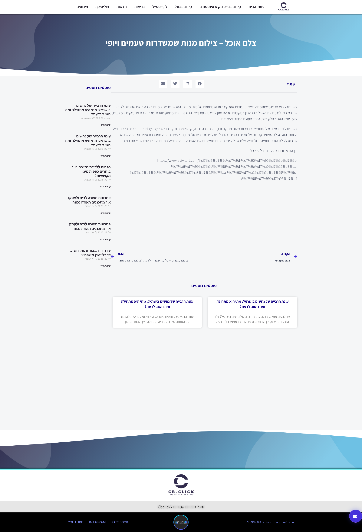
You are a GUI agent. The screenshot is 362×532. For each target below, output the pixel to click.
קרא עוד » (105, 124)
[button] (200, 84)
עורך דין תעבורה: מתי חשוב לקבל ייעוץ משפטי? (90, 252)
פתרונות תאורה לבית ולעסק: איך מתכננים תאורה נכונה (89, 200)
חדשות (121, 6)
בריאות (139, 6)
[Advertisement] (204, 213)
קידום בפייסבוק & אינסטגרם (220, 6)
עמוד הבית (256, 6)
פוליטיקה (102, 6)
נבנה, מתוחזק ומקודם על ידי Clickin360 (270, 522)
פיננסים (82, 6)
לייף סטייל (159, 6)
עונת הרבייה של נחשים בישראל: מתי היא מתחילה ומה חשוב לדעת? (88, 110)
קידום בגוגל (183, 6)
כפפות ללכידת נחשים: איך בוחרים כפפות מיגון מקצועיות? (91, 171)
